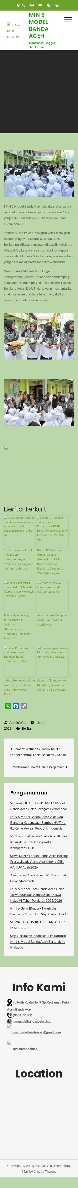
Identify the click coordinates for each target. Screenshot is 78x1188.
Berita (26, 728)
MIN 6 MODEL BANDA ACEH (39, 25)
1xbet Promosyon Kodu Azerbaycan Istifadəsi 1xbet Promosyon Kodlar (19, 687)
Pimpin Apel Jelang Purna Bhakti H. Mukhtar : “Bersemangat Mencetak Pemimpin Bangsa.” (17, 626)
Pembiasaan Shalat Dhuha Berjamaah (38, 767)
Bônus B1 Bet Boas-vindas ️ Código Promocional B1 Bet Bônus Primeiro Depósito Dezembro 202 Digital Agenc (50, 561)
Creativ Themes (44, 1171)
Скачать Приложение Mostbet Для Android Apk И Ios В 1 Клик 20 (51, 685)
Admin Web (17, 722)
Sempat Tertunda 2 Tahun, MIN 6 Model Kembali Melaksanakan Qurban (38, 752)
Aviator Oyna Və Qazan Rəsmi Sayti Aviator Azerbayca (52, 619)
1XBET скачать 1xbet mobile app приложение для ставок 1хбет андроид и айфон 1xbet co (18, 559)
